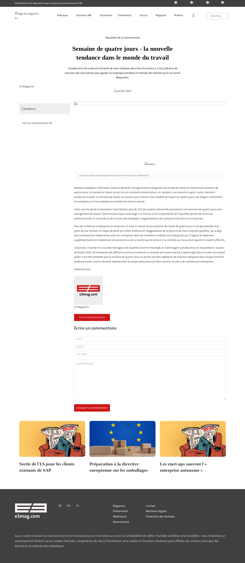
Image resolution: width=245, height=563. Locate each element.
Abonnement (121, 522)
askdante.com (82, 269)
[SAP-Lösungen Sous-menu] (95, 15)
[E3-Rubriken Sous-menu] (71, 15)
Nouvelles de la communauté (122, 37)
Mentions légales (156, 511)
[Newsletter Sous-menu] (186, 15)
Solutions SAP (84, 15)
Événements (124, 15)
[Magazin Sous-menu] (170, 15)
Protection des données (160, 516)
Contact (151, 506)
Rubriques (62, 15)
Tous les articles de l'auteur (92, 317)
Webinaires (120, 516)
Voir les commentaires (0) (37, 123)
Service (143, 15)
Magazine (161, 15)
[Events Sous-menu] (135, 15)
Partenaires (106, 15)
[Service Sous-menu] (151, 15)
